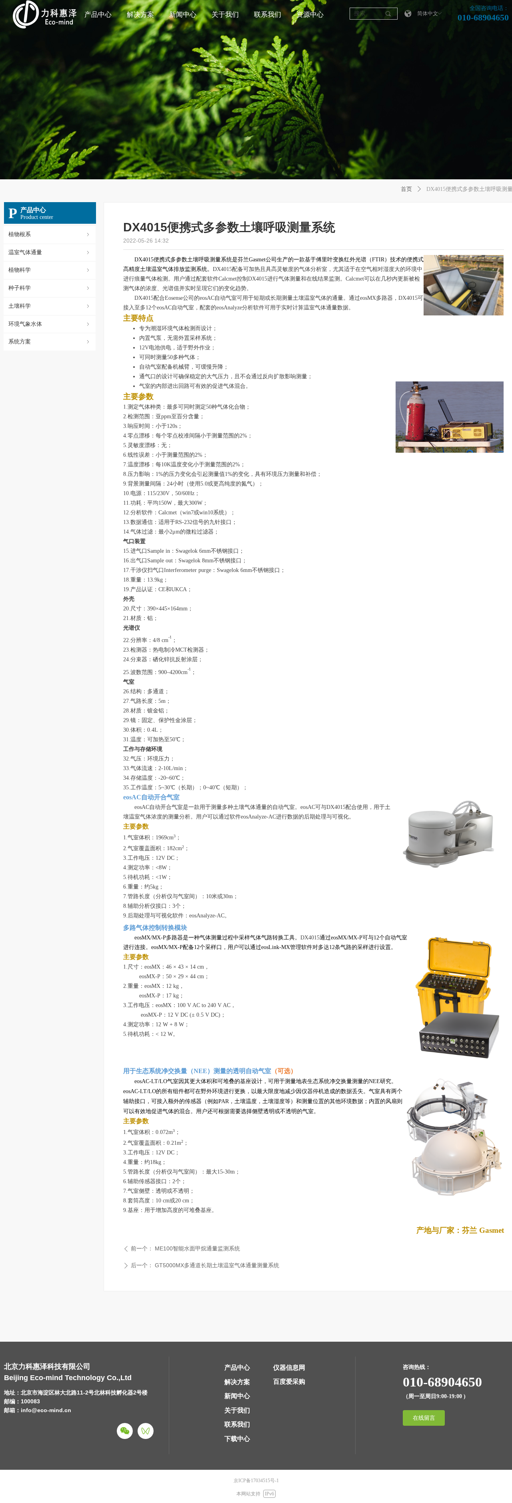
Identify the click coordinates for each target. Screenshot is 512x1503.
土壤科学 (49, 306)
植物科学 (49, 270)
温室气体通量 (49, 252)
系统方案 (49, 342)
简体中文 (427, 13)
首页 (406, 189)
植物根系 (49, 234)
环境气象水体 (49, 324)
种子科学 (49, 288)
